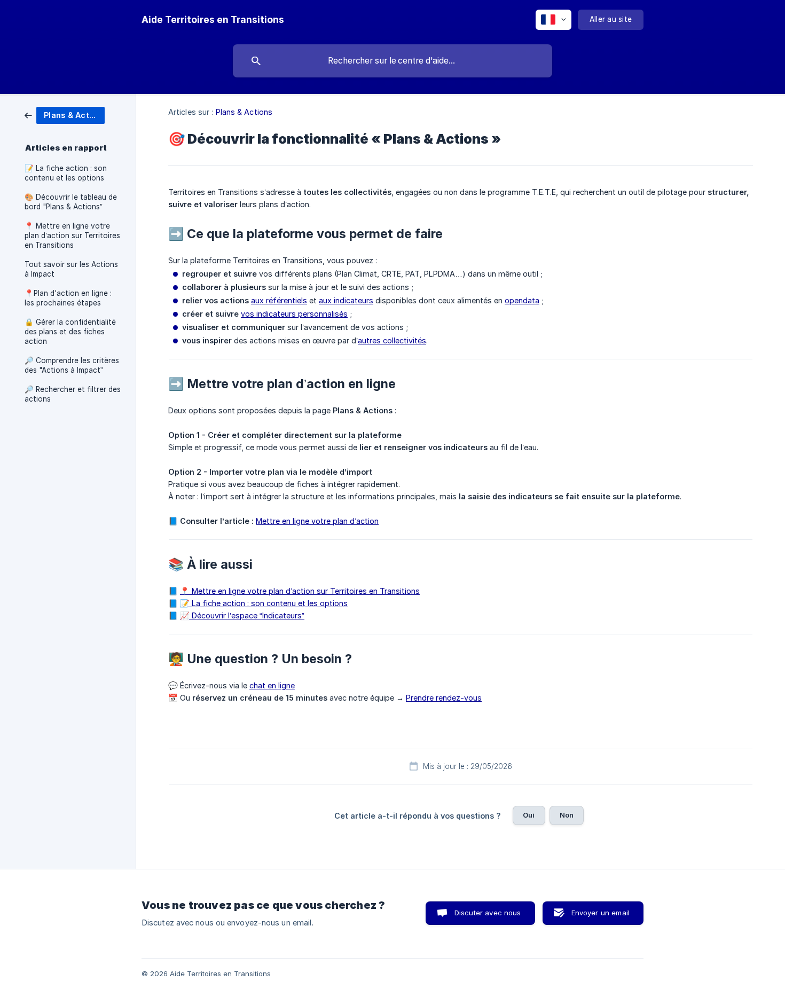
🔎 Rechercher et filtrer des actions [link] (73, 394)
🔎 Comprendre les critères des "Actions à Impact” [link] (72, 365)
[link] (65, 114)
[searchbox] (392, 60)
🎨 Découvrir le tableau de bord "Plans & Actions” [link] (71, 202)
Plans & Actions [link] (244, 111)
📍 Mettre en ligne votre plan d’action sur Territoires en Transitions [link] (72, 235)
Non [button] (567, 815)
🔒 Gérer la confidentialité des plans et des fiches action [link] (70, 332)
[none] (213, 20)
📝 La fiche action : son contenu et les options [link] (66, 173)
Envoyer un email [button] (600, 912)
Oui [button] (529, 815)
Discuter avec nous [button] (487, 912)
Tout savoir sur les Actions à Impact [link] (71, 269)
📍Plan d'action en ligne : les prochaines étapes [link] (68, 298)
